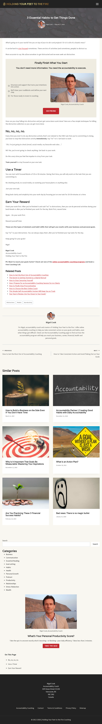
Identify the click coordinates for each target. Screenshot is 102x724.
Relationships (11, 583)
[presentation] (25, 390)
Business (9, 554)
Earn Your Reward (14, 668)
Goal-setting (10, 564)
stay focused (23, 48)
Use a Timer (12, 664)
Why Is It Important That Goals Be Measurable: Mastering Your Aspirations (25, 462)
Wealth (8, 590)
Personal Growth (12, 574)
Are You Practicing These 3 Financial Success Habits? (23, 514)
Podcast (9, 577)
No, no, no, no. (13, 660)
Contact (41, 708)
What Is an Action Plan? (67, 461)
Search (4, 540)
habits (19, 302)
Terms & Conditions (54, 708)
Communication (12, 557)
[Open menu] (97, 4)
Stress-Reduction (12, 587)
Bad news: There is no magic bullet (72, 513)
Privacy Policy (71, 708)
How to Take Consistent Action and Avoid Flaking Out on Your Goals (77, 354)
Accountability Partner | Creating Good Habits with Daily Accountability (74, 411)
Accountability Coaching (25, 708)
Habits (8, 567)
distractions (10, 302)
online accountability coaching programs (68, 262)
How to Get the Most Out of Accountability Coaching (22, 352)
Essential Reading (12, 561)
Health (8, 570)
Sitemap (83, 708)
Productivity (10, 580)
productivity (28, 302)
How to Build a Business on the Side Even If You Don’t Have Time (25, 411)
